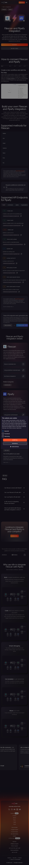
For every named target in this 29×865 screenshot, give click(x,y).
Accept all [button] (15, 440)
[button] (14, 446)
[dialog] (14, 432)
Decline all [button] (15, 443)
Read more (18, 428)
